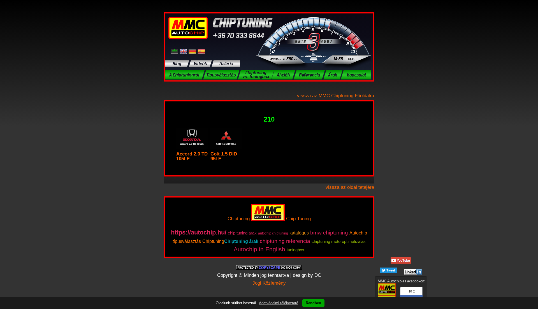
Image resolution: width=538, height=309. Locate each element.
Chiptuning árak (241, 241)
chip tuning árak (242, 233)
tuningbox (295, 249)
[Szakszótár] (175, 51)
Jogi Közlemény (269, 283)
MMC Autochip (390, 281)
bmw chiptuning (329, 233)
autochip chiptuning (273, 233)
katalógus (299, 233)
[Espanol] (201, 51)
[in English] (184, 51)
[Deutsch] (193, 51)
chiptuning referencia (285, 241)
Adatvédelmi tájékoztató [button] (278, 303)
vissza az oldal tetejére (350, 187)
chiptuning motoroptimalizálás (339, 241)
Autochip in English (259, 249)
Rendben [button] (313, 303)
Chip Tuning (298, 218)
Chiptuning (239, 218)
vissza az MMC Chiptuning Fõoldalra (335, 95)
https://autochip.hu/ (198, 232)
